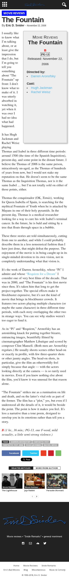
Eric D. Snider (15, 25)
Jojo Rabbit (29, 490)
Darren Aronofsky (43, 76)
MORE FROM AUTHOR (47, 468)
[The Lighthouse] (12, 481)
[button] (63, 5)
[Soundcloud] (38, 543)
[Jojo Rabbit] (34, 481)
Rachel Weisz (40, 92)
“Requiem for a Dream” (41, 274)
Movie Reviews (14, 13)
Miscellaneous (38, 569)
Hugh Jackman (41, 88)
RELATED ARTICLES (21, 468)
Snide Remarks (49, 565)
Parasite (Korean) (55, 490)
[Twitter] (45, 543)
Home (16, 565)
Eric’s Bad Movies (12, 569)
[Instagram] (24, 543)
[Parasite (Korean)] (57, 481)
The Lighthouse (9, 490)
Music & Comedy (57, 569)
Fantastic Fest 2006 (13, 445)
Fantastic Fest (41, 442)
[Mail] (31, 543)
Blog (26, 569)
